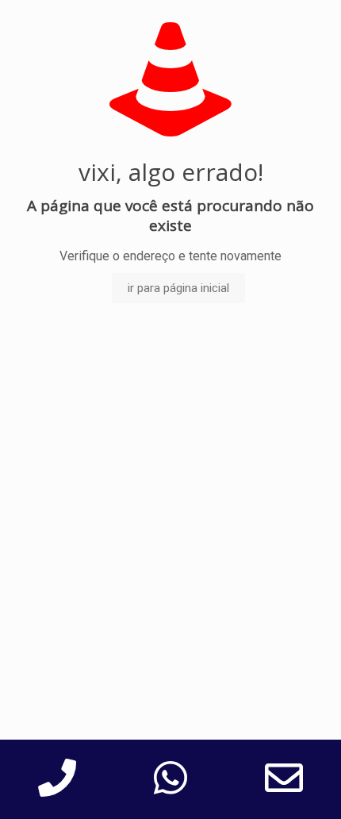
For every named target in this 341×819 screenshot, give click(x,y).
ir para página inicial (178, 288)
